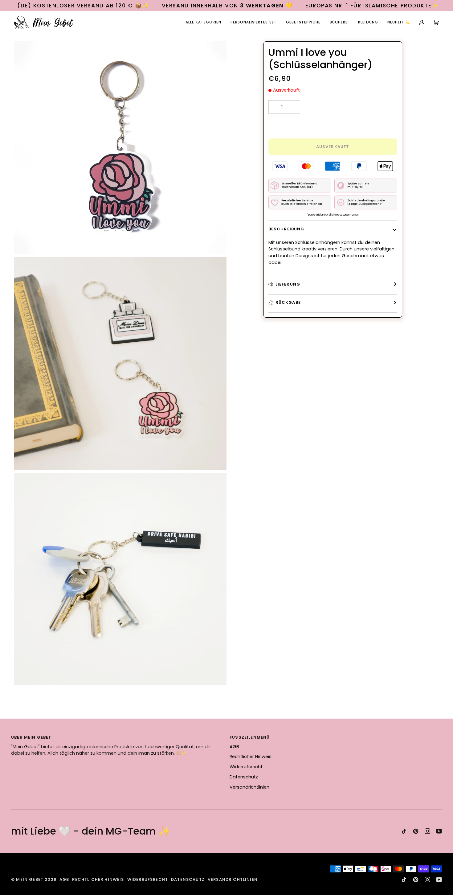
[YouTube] (439, 831)
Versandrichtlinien (249, 787)
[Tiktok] (404, 831)
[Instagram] (427, 831)
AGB (234, 747)
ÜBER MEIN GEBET (31, 737)
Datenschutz (244, 777)
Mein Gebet (29, 879)
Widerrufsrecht (246, 767)
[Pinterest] (415, 831)
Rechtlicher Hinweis (250, 756)
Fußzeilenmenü (250, 737)
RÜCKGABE (288, 302)
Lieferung (287, 284)
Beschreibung (286, 229)
